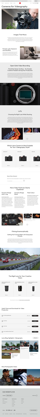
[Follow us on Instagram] (6, 410)
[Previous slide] (24, 139)
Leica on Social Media (33, 410)
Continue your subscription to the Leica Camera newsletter (24, 180)
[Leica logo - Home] (20, 3)
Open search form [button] (30, 3)
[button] (36, 395)
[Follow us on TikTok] (11, 410)
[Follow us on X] (13, 410)
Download (35, 315)
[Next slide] (27, 139)
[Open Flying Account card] (32, 3)
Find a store (33, 3)
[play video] (12, 134)
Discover (8, 165)
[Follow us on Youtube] (8, 410)
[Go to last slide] (3, 350)
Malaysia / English (9, 395)
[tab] (19, 168)
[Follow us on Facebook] (9, 410)
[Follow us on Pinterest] (14, 410)
